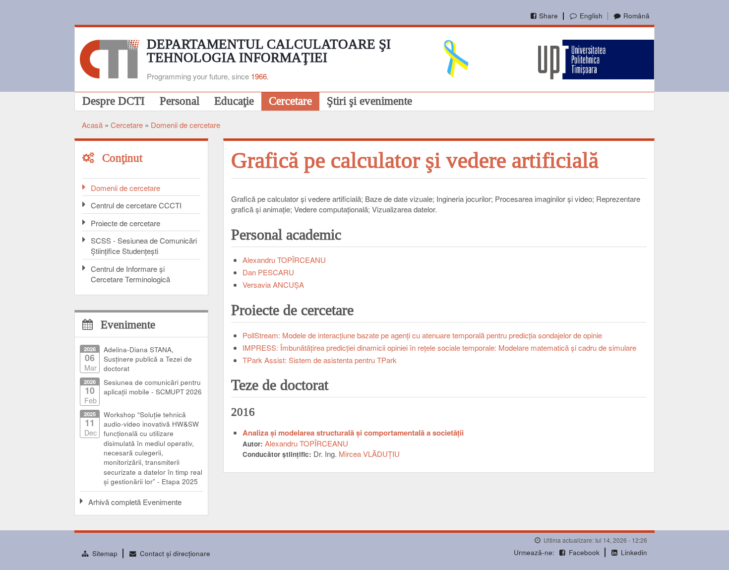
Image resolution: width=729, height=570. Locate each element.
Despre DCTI (113, 100)
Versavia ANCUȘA (273, 284)
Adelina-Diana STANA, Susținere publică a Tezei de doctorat (148, 359)
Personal (179, 100)
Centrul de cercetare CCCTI (136, 205)
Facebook (584, 552)
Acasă (92, 125)
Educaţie (234, 100)
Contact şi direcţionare (175, 553)
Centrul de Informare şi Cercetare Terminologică (130, 273)
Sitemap (105, 553)
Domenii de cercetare (185, 125)
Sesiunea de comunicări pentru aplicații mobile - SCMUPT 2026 (153, 387)
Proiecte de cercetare (125, 223)
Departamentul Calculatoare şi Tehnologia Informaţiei (269, 51)
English (591, 15)
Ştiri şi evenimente (369, 100)
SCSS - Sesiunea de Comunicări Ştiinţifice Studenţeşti (144, 245)
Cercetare (290, 100)
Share (548, 15)
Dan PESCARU (268, 272)
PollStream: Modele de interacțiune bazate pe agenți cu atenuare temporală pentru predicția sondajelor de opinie (422, 335)
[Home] (109, 58)
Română (636, 15)
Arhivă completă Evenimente (135, 502)
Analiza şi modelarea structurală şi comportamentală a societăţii (353, 432)
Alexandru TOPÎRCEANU (284, 259)
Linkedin (634, 552)
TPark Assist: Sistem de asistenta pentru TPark (320, 360)
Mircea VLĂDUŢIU (369, 453)
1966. (260, 76)
